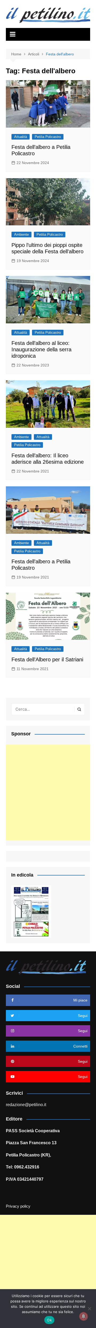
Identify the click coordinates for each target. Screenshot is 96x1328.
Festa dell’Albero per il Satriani (47, 659)
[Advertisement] (48, 792)
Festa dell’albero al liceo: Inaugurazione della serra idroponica (41, 349)
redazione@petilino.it (26, 1104)
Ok (49, 1320)
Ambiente (21, 235)
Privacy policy (18, 1206)
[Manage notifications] (83, 1316)
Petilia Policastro (48, 137)
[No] (89, 1308)
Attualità (20, 137)
